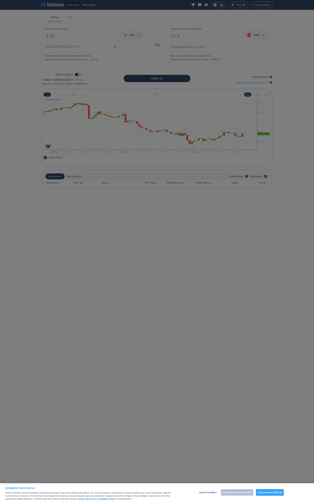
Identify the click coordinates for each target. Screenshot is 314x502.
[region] (157, 492)
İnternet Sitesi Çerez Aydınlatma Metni (96, 499)
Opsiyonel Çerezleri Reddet (237, 492)
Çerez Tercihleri (208, 492)
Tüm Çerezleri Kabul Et (270, 492)
